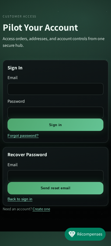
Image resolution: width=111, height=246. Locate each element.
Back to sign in (20, 199)
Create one (41, 208)
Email (13, 77)
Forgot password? (23, 135)
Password (16, 101)
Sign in (55, 125)
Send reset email (55, 188)
